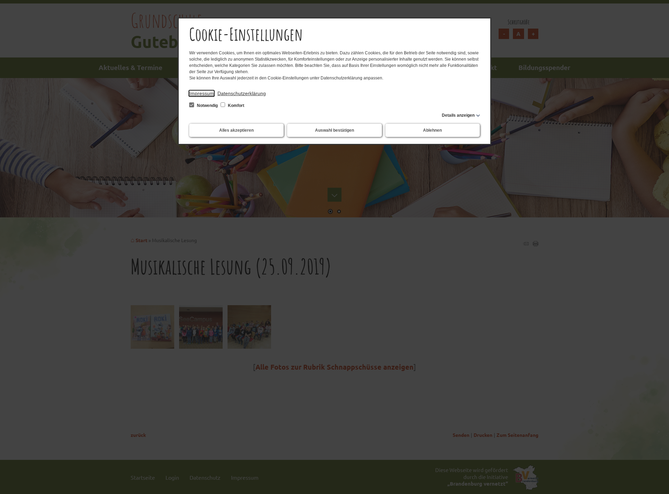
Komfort (235, 105)
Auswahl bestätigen (334, 130)
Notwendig (207, 105)
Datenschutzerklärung (241, 93)
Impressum (201, 93)
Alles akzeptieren (236, 130)
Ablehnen (432, 130)
